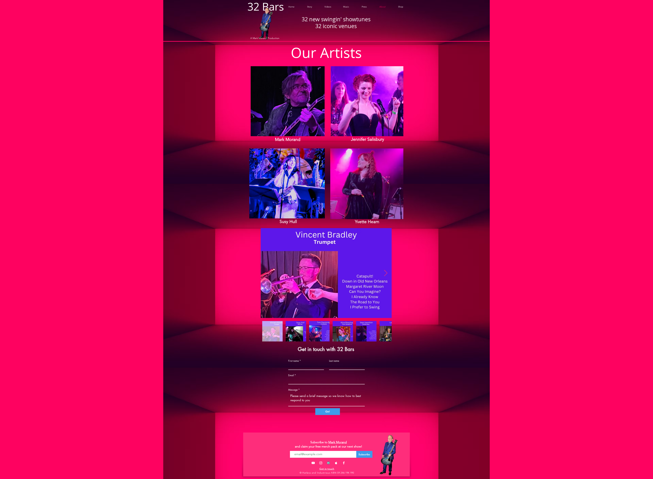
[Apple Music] (336, 463)
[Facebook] (344, 463)
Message (293, 390)
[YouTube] (313, 463)
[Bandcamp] (328, 463)
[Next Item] (386, 273)
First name (293, 361)
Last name (334, 361)
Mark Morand (337, 442)
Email (291, 375)
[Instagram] (321, 463)
